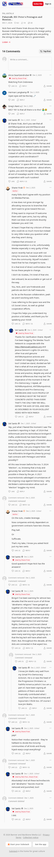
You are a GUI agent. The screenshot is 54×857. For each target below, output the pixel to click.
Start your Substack (19, 844)
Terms (18, 837)
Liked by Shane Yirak (18, 78)
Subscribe (38, 4)
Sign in (48, 4)
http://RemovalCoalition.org (28, 346)
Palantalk (8, 13)
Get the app (40, 844)
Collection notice (30, 837)
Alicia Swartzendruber (18, 75)
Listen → (6, 42)
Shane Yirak (17, 187)
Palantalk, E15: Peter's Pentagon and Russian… (22, 18)
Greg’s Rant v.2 (15, 106)
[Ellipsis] (50, 75)
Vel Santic (12, 120)
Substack (13, 851)
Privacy (46, 834)
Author (15, 191)
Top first (47, 51)
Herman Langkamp (17, 92)
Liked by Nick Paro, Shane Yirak (26, 777)
